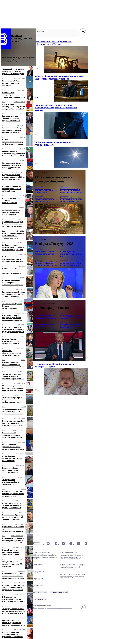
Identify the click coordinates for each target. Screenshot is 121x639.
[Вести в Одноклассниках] (78, 543)
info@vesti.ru (36, 572)
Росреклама (36, 586)
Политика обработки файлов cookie (42, 605)
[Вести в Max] (56, 543)
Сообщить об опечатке (40, 592)
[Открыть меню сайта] (82, 30)
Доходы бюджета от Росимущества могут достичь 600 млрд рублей (17, 38)
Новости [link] (40, 32)
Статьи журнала (40, 599)
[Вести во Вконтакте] (71, 543)
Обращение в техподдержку (58, 592)
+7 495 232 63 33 (37, 579)
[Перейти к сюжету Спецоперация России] (59, 346)
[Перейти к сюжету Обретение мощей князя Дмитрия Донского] (59, 219)
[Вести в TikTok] (86, 543)
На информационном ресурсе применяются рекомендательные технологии (52, 608)
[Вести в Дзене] (48, 543)
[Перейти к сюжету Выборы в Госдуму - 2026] (59, 283)
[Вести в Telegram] (63, 543)
